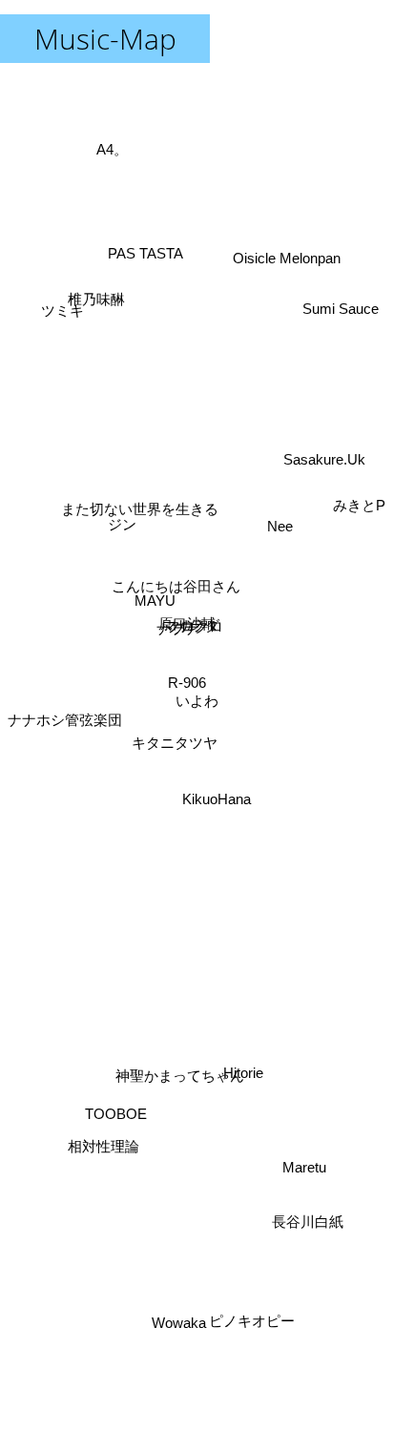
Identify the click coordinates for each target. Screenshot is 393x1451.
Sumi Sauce (345, 337)
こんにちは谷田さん (176, 584)
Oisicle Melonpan (287, 258)
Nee (269, 481)
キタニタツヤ (174, 744)
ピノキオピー (252, 1321)
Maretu (299, 1181)
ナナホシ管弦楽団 (65, 694)
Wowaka (182, 1323)
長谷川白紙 (303, 1236)
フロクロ (194, 627)
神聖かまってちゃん (183, 1062)
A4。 (104, 166)
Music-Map (105, 38)
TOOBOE (123, 1138)
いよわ (197, 701)
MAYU (153, 610)
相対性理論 (111, 1165)
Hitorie (241, 1071)
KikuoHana (215, 800)
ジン (127, 497)
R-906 (187, 682)
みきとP (359, 487)
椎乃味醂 (96, 301)
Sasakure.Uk (325, 466)
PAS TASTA (147, 247)
